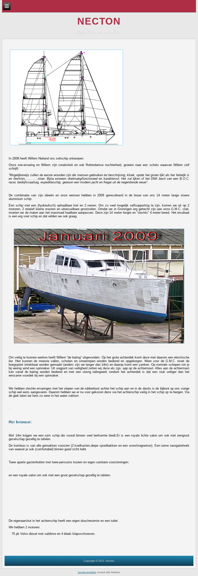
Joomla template (87, 572)
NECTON (99, 21)
